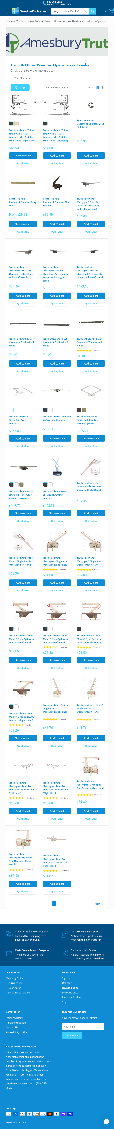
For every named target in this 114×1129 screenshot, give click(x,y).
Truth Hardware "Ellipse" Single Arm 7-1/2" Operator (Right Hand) (56, 708)
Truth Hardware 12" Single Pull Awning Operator (19, 420)
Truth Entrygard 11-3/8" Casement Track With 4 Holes (89, 342)
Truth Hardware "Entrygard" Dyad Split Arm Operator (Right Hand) (21, 859)
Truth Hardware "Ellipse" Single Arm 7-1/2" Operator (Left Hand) (90, 708)
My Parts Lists (70, 992)
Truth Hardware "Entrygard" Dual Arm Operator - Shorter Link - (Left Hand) (22, 788)
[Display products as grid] (97, 87)
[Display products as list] (102, 87)
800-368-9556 (54, 1)
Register (67, 983)
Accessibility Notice (16, 1032)
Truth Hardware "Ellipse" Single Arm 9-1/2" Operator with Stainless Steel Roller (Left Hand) (56, 135)
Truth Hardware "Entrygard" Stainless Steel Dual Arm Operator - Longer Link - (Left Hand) (91, 272)
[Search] (92, 11)
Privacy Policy (13, 987)
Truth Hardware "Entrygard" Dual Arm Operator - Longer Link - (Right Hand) (56, 860)
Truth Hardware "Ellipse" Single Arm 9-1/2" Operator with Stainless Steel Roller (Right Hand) (22, 135)
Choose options (23, 155)
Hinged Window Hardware (68, 21)
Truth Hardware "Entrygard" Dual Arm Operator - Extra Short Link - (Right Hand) (88, 203)
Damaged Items (14, 1018)
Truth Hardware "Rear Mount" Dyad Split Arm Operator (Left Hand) (21, 639)
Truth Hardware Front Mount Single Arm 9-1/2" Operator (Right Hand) (90, 486)
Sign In (66, 978)
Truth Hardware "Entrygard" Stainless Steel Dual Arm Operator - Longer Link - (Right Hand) (57, 273)
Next (97, 903)
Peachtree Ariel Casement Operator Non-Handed (56, 202)
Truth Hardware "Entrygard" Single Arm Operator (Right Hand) (55, 561)
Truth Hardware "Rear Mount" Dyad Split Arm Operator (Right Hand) (89, 639)
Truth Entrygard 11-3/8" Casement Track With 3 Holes (56, 342)
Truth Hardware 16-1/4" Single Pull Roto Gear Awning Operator (22, 495)
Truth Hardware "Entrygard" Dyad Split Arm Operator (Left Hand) (90, 785)
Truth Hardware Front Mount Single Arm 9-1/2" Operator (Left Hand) (22, 561)
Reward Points (70, 987)
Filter (21, 87)
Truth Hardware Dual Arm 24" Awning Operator (57, 418)
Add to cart (57, 155)
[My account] (105, 11)
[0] (111, 11)
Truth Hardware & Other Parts (33, 21)
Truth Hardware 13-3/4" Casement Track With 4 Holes (22, 342)
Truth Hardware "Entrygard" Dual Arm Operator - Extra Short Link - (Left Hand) (21, 272)
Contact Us (12, 1027)
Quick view (23, 163)
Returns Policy (14, 983)
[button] (106, 1121)
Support (66, 1002)
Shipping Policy (14, 978)
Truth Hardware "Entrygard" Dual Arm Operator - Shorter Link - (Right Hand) (56, 788)
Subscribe (72, 1035)
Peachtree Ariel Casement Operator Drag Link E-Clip (90, 124)
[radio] (11, 123)
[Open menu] (7, 11)
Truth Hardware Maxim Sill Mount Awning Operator (55, 495)
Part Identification (16, 1022)
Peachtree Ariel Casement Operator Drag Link (22, 202)
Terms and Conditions (18, 992)
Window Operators (97, 21)
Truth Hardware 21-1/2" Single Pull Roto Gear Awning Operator (90, 420)
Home (9, 21)
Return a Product (71, 997)
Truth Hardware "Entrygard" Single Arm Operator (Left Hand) (89, 561)
